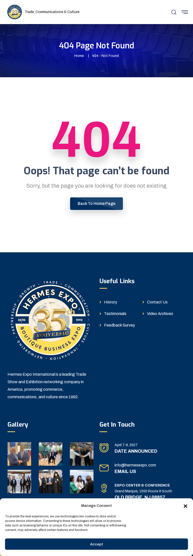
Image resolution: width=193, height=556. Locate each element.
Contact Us (157, 302)
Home (79, 56)
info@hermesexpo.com (135, 465)
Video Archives (160, 313)
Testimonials (115, 313)
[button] (185, 505)
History (110, 302)
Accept (96, 544)
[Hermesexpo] (14, 12)
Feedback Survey (119, 325)
